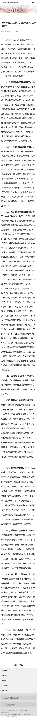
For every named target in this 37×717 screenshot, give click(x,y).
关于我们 (4, 671)
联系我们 (4, 690)
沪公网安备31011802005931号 (10, 716)
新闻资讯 (4, 676)
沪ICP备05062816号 (28, 714)
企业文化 (4, 681)
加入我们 (4, 686)
